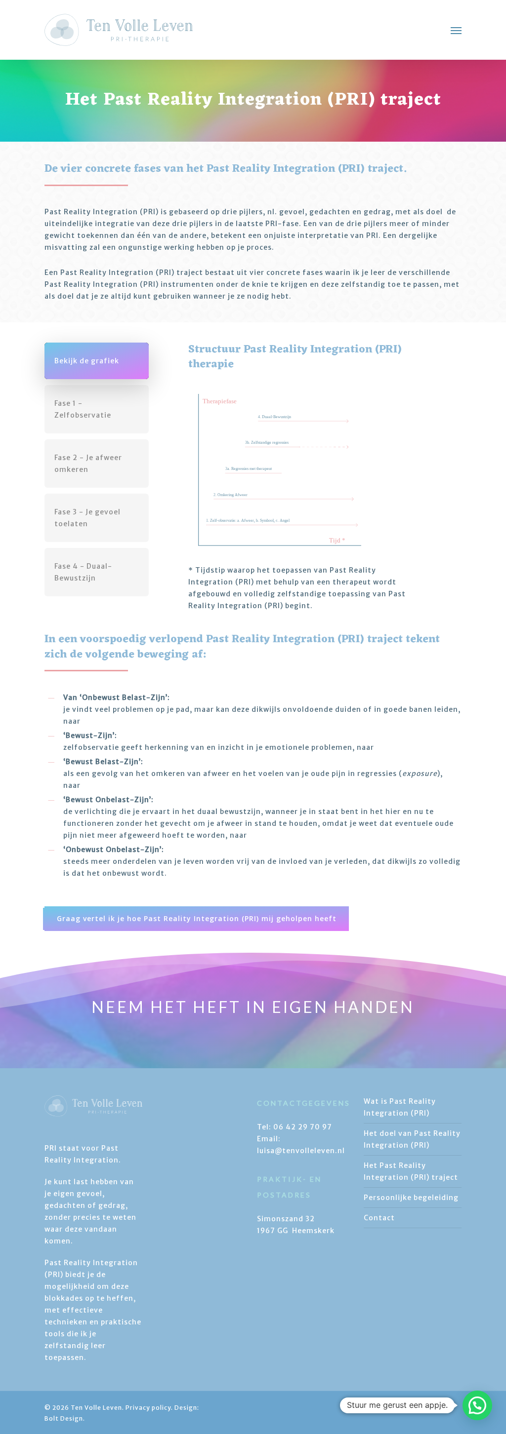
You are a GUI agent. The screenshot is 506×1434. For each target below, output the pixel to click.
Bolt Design (63, 1418)
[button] (456, 30)
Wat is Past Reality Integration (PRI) (400, 1107)
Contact (379, 1217)
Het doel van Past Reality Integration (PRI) (412, 1139)
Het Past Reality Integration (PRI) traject (411, 1171)
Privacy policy (148, 1407)
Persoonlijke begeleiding (411, 1197)
